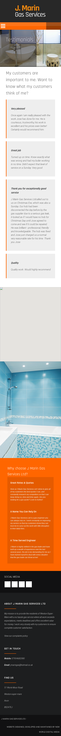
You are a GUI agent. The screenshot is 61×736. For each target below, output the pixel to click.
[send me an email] (50, 26)
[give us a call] (57, 26)
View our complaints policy (16, 636)
